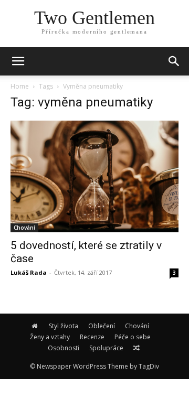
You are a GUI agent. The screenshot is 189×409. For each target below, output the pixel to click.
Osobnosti (63, 347)
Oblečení (101, 325)
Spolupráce (106, 347)
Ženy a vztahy (50, 336)
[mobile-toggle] (18, 61)
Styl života (63, 325)
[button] (174, 61)
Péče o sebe (132, 336)
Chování (24, 227)
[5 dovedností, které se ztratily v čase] (94, 176)
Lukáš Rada (28, 272)
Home (19, 86)
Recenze (92, 336)
